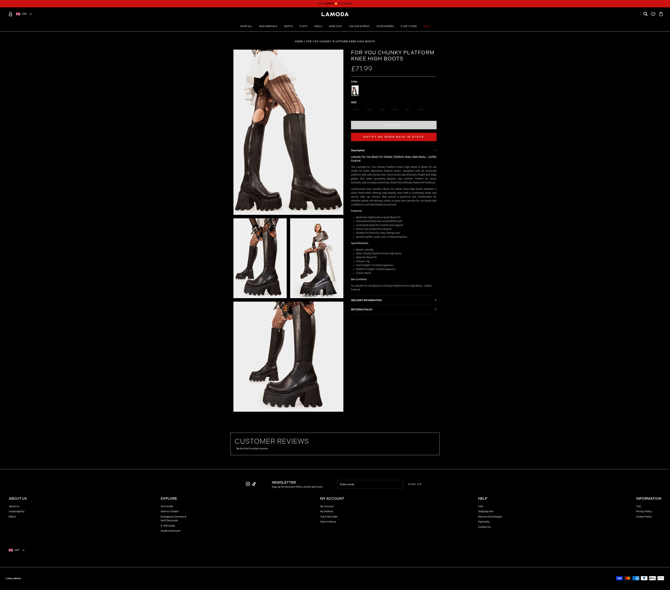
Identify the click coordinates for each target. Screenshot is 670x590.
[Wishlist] (653, 14)
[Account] (10, 14)
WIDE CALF (335, 26)
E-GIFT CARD (409, 26)
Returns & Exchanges (490, 516)
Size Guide (167, 506)
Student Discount (170, 530)
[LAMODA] (335, 14)
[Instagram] (248, 484)
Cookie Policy (644, 516)
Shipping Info (485, 511)
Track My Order (329, 516)
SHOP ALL (246, 26)
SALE (426, 26)
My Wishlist (326, 511)
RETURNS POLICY (362, 309)
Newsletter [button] (284, 482)
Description (358, 150)
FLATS (303, 26)
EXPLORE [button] (169, 498)
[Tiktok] (254, 484)
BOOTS (288, 26)
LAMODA (16, 578)
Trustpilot (346, 3)
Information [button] (648, 498)
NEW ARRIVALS (268, 26)
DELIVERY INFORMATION (366, 300)
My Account (327, 506)
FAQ (480, 506)
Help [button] (482, 498)
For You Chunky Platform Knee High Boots (340, 41)
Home (299, 41)
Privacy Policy (644, 511)
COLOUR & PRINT (359, 26)
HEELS (318, 26)
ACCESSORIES (385, 26)
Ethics (12, 516)
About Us (14, 506)
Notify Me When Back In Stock (394, 136)
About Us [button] (18, 498)
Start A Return (328, 521)
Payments (483, 521)
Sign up (415, 484)
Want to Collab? (170, 511)
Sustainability (16, 511)
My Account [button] (332, 498)
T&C (638, 506)
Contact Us (484, 527)
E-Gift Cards (168, 525)
